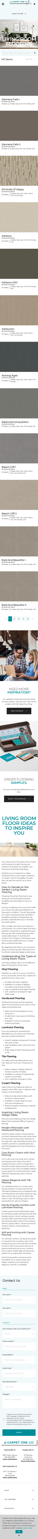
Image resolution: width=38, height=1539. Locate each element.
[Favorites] (31, 4)
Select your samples (17, 799)
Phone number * (8, 1341)
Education (9, 1508)
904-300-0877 (10, 1457)
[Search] (35, 52)
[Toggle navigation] (3, 4)
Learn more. (27, 1528)
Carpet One (5, 23)
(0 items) (34, 4)
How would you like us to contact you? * (16, 1328)
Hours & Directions (10, 1459)
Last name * (6, 1308)
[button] (27, 4)
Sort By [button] (29, 59)
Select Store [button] (17, 14)
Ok (19, 1532)
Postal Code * (7, 1368)
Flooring (16, 23)
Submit (19, 1432)
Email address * (7, 1354)
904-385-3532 (28, 1459)
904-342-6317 (10, 1475)
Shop (6, 1490)
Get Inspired (10, 1499)
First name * (6, 1294)
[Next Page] (32, 618)
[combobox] (17, 52)
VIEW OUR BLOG (17, 711)
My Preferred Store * (9, 1381)
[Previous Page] (6, 618)
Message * (6, 1394)
